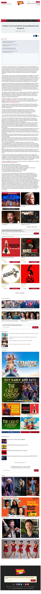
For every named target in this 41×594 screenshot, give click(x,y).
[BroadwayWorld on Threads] (26, 584)
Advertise (7, 586)
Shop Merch (4, 2)
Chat (16, 20)
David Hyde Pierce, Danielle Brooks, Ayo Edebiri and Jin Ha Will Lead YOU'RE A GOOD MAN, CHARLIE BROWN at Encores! (19, 517)
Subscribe (35, 327)
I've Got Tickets (14, 288)
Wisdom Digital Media (18, 588)
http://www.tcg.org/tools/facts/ (12, 102)
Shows (10, 20)
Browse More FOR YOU (32, 226)
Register (31, 20)
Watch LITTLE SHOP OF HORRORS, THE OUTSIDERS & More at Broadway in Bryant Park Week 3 (23, 333)
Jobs (19, 20)
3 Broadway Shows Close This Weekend (9, 496)
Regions (25, 586)
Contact (14, 586)
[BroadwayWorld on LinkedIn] (21, 584)
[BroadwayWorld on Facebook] (17, 584)
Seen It (5, 288)
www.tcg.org (4, 189)
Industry (13, 20)
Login (35, 20)
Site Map (29, 586)
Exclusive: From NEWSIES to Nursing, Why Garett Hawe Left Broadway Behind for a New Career (19, 538)
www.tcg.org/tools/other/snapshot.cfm (9, 162)
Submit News (21, 586)
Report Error (33, 586)
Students (21, 20)
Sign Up (33, 580)
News (8, 20)
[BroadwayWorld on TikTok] (23, 584)
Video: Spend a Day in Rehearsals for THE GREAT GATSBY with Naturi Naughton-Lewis (9, 49)
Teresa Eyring (16, 77)
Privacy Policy (31, 588)
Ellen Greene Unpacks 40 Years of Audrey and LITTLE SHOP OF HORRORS (20, 340)
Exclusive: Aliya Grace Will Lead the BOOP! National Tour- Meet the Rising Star (16, 558)
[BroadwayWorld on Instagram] (19, 584)
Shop (25, 20)
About (11, 586)
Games (27, 20)
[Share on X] (36, 36)
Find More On (19, 292)
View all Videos (4, 348)
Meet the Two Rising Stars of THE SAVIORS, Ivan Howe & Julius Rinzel (20, 344)
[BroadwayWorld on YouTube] (28, 584)
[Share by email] (38, 36)
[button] (39, 20)
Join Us (17, 586)
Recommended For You (5, 436)
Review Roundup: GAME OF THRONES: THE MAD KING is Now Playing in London (9, 52)
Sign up (36, 470)
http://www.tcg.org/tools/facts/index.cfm (10, 99)
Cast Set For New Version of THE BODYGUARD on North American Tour (9, 45)
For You (5, 191)
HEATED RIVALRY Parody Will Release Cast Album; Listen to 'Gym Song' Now (9, 42)
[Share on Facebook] (34, 36)
